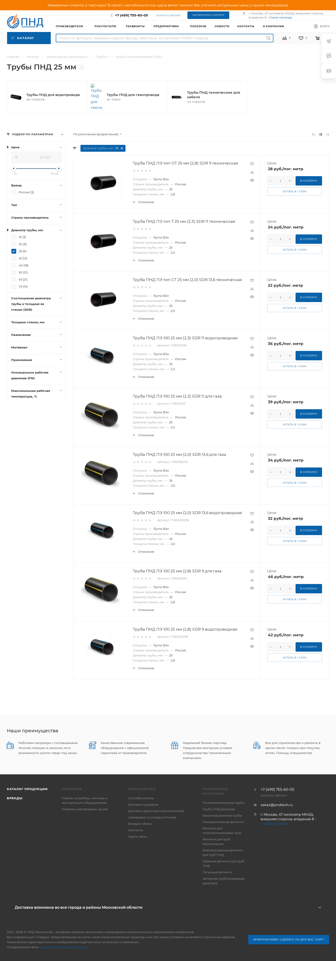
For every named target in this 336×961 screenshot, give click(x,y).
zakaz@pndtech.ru (277, 805)
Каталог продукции (27, 789)
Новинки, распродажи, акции (85, 809)
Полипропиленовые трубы (223, 802)
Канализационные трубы (222, 815)
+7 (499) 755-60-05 (131, 15)
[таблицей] (328, 134)
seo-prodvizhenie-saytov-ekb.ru (64, 947)
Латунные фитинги (217, 872)
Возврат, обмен (140, 824)
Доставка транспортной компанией (156, 811)
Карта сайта (137, 836)
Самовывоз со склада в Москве (152, 817)
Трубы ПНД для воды (219, 809)
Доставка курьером (143, 804)
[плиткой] (313, 134)
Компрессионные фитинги (223, 822)
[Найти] (268, 38)
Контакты (135, 830)
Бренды (14, 798)
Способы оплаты (141, 798)
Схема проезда (280, 17)
